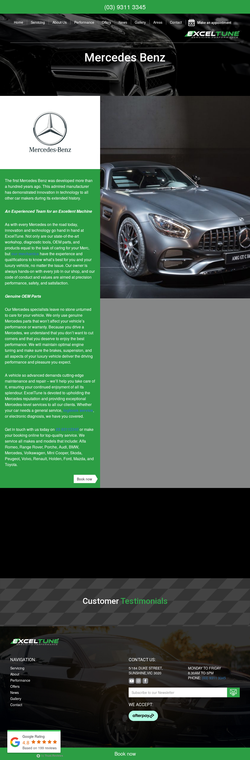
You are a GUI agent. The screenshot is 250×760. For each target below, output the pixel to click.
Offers (106, 22)
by (52, 755)
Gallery (140, 22)
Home (18, 22)
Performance (84, 22)
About (14, 674)
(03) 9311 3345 (125, 6)
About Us (59, 22)
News (123, 22)
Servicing (38, 22)
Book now (84, 478)
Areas (157, 22)
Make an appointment (214, 23)
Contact (176, 22)
